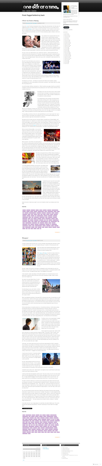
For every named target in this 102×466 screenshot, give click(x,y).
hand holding (25, 220)
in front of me (25, 221)
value (55, 432)
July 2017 (65, 33)
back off (31, 211)
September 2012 (67, 45)
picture (31, 427)
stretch (36, 432)
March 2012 (66, 51)
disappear (24, 215)
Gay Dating (35, 23)
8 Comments (57, 232)
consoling (51, 417)
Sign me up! (66, 27)
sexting (33, 430)
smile (53, 430)
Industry (29, 221)
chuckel (28, 417)
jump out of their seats (44, 221)
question (55, 427)
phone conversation (26, 427)
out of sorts (36, 224)
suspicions (54, 227)
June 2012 (66, 48)
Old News (32, 224)
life (55, 423)
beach (46, 211)
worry (38, 228)
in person (55, 422)
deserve (39, 419)
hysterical (50, 220)
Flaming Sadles (25, 217)
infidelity (30, 423)
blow (29, 416)
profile (39, 427)
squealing (39, 227)
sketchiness (50, 430)
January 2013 (66, 41)
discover (48, 419)
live (57, 423)
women (35, 228)
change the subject (50, 416)
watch (32, 228)
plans (33, 225)
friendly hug (50, 217)
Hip (28, 220)
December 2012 (67, 42)
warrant (58, 432)
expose (58, 419)
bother (58, 211)
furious (29, 218)
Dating (44, 214)
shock (36, 430)
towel (45, 432)
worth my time (25, 433)
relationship (48, 225)
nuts (29, 224)
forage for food (42, 217)
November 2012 (67, 43)
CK (27, 26)
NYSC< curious (25, 426)
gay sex (43, 218)
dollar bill (32, 215)
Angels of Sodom (65, 447)
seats (23, 227)
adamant (24, 210)
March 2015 (66, 34)
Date (41, 214)
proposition (43, 427)
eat (35, 215)
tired (26, 228)
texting (43, 432)
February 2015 (66, 35)
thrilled (24, 228)
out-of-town (47, 224)
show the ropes (40, 430)
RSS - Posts (45, 447)
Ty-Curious (64, 457)
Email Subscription (67, 19)
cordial (29, 214)
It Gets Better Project (65, 454)
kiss (49, 221)
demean (51, 214)
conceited (47, 417)
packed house (54, 224)
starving (46, 227)
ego (53, 419)
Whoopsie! (25, 238)
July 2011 (65, 60)
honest (41, 422)
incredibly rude (25, 423)
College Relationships (66, 448)
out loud (41, 426)
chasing (55, 416)
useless (52, 432)
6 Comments (57, 437)
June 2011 (66, 61)
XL (40, 228)
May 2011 (65, 62)
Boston (34, 125)
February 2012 (66, 52)
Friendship (55, 217)
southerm (24, 432)
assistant (24, 211)
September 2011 (67, 58)
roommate (56, 225)
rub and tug (50, 429)
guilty (26, 422)
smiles (56, 430)
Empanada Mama (40, 215)
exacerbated (50, 215)
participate (45, 426)
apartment (44, 210)
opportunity (37, 426)
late (58, 221)
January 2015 (66, 36)
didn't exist (55, 214)
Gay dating (39, 218)
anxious (41, 210)
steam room (29, 432)
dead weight (30, 419)
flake (30, 420)
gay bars (35, 218)
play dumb (35, 427)
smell (36, 227)
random (29, 429)
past (48, 426)
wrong (29, 433)
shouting (32, 227)
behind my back (50, 211)
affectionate (33, 210)
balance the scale (41, 211)
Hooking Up (41, 220)
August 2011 (66, 59)
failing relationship (26, 420)
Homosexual (36, 220)
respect (52, 225)
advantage (28, 210)
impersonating (50, 422)
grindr (56, 218)
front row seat (25, 218)
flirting (30, 217)
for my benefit (36, 217)
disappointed (44, 419)
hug (45, 220)
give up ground (48, 218)
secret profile (55, 429)
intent (32, 221)
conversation (25, 214)
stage (43, 227)
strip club (50, 227)
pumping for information (49, 427)
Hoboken (31, 220)
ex (55, 419)
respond (46, 429)
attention (28, 211)
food (32, 217)
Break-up (32, 416)
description (35, 419)
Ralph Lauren (25, 429)
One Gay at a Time (29, 23)
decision (48, 214)
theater (58, 227)
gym (29, 422)
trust (29, 228)
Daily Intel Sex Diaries (65, 449)
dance (39, 214)
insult (36, 423)
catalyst (45, 416)
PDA (51, 426)
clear (35, 417)
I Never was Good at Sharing (30, 21)
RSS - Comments (46, 448)
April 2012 (66, 50)
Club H (38, 417)
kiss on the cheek (54, 221)
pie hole (30, 225)
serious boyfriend (25, 430)
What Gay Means (65, 458)
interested (39, 423)
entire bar (45, 215)
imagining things (55, 220)
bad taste (35, 211)
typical (49, 432)
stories (33, 432)
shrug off (45, 430)
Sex (30, 430)
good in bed (52, 420)
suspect (39, 432)
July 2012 (65, 47)
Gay (32, 218)
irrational (35, 221)
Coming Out (42, 417)
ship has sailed (28, 227)
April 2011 (66, 63)
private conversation (38, 225)
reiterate (44, 225)
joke (39, 221)
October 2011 (66, 57)
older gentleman (31, 426)
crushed (35, 214)
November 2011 (66, 56)
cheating (24, 417)
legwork (50, 423)
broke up (36, 416)
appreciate (49, 210)
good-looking (57, 420)
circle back (32, 417)
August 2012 (66, 46)
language (46, 423)
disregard (28, 215)
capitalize (40, 416)
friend (46, 217)
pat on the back (25, 225)
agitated (37, 210)
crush (32, 214)
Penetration (54, 426)
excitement (55, 215)
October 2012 (66, 44)
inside (33, 423)
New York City (25, 224)
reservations (39, 429)
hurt (47, 220)
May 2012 (66, 49)
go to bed (53, 218)
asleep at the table (55, 210)
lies (53, 423)
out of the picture (42, 224)
